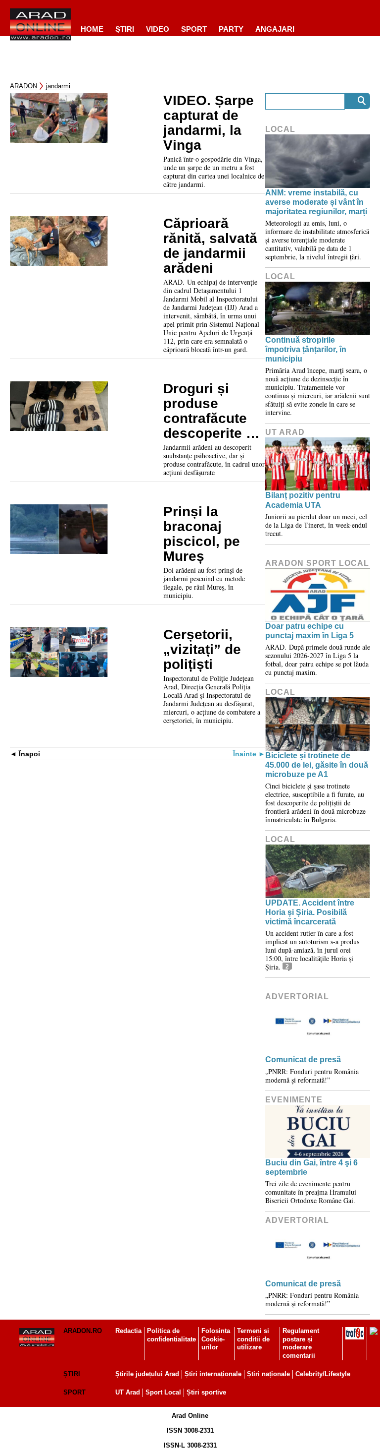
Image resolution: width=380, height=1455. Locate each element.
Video (157, 29)
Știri (71, 1374)
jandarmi (58, 86)
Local (280, 129)
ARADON (23, 86)
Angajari (274, 29)
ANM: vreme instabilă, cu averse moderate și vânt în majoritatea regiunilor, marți (316, 202)
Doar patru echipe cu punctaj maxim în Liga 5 (309, 631)
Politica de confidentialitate (171, 1335)
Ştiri (124, 29)
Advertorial (297, 996)
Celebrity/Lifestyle (322, 1374)
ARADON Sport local (317, 563)
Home (92, 29)
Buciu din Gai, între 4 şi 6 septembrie (311, 1167)
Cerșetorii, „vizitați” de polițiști (202, 649)
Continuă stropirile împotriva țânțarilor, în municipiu (305, 349)
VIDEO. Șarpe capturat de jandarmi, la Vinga (208, 123)
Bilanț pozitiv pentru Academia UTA (302, 500)
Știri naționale (268, 1374)
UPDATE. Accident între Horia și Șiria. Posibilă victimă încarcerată (309, 912)
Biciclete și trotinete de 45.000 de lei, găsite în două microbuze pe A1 (316, 765)
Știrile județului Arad (147, 1374)
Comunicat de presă (303, 1059)
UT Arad (285, 432)
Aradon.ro (82, 1330)
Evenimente (294, 1099)
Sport (194, 29)
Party (231, 29)
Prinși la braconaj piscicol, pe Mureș (201, 534)
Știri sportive (206, 1392)
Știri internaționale (213, 1374)
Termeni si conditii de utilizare (253, 1339)
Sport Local (163, 1392)
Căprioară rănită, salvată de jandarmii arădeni (210, 246)
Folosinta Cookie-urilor (215, 1339)
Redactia (128, 1330)
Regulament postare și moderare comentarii (301, 1343)
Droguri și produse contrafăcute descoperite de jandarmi (212, 411)
